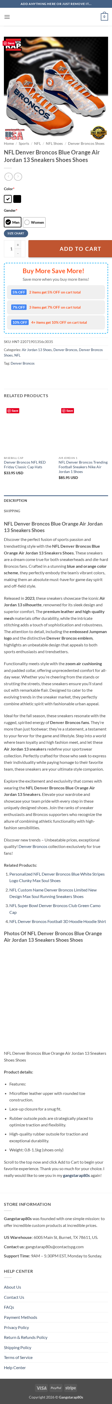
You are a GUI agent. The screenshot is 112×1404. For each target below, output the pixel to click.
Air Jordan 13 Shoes (37, 350)
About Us (12, 1286)
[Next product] (8, 177)
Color (9, 188)
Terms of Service (18, 1357)
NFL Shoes (54, 143)
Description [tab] (15, 500)
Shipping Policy (17, 1347)
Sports (24, 143)
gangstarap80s (76, 1175)
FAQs (9, 1307)
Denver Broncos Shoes (86, 143)
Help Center (15, 1367)
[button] (7, 16)
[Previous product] (18, 177)
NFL (37, 143)
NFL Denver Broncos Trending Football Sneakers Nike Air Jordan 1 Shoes (83, 466)
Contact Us (14, 1297)
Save (11, 43)
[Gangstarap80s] (56, 17)
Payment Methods (20, 1317)
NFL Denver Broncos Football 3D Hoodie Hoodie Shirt (57, 921)
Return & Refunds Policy (25, 1337)
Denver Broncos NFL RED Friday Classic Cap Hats (25, 464)
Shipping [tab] (12, 511)
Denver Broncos (65, 350)
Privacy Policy (16, 1327)
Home (9, 143)
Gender (10, 210)
